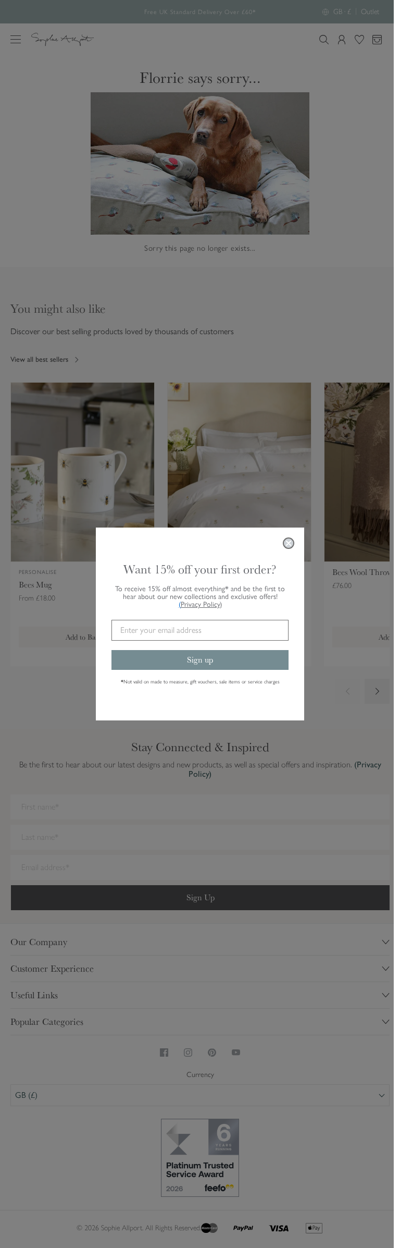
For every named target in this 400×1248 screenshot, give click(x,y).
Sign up (200, 659)
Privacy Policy (201, 604)
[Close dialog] (288, 543)
